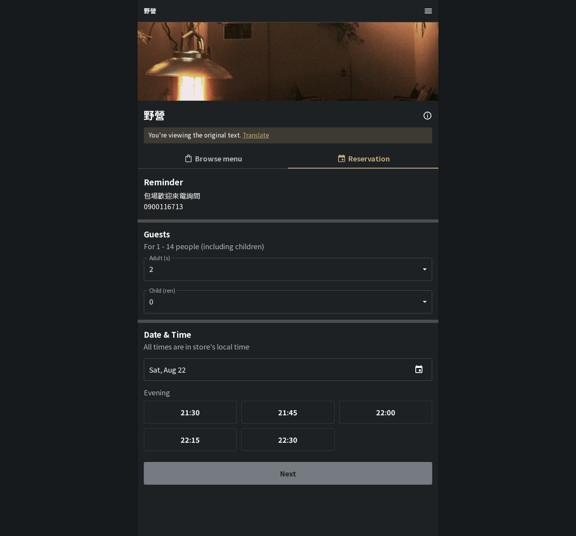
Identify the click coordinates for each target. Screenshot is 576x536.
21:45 (287, 412)
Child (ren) (162, 290)
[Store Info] (427, 116)
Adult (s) (159, 258)
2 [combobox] (151, 269)
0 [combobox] (151, 301)
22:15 (190, 440)
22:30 (287, 440)
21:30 (190, 412)
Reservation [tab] (369, 158)
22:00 (385, 412)
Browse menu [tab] (218, 158)
